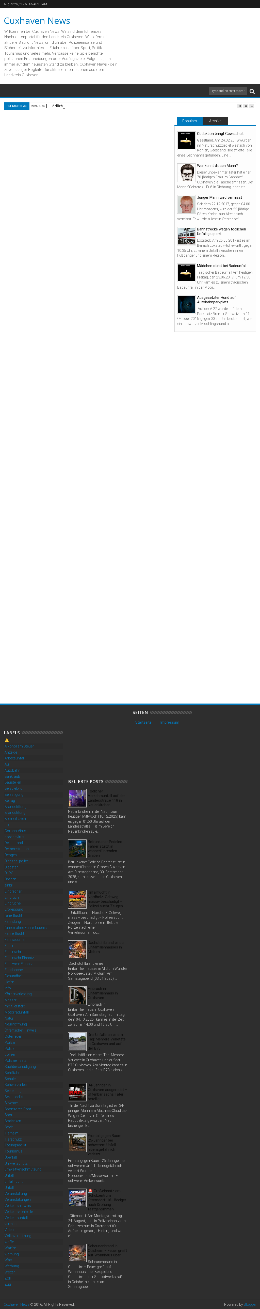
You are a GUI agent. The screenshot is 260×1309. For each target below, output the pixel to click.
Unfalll (9, 1188)
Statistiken (13, 1121)
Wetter (10, 1272)
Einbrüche (13, 903)
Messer (11, 1000)
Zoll (8, 1278)
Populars (189, 121)
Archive (215, 121)
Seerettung (13, 1091)
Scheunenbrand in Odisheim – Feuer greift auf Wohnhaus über (107, 1250)
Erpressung (14, 909)
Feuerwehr (13, 952)
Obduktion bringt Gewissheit (220, 133)
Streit (9, 1127)
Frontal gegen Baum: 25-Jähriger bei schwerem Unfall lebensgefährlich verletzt (105, 1144)
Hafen (9, 982)
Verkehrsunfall (16, 1218)
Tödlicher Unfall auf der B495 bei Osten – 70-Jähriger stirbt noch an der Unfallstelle (125, 675)
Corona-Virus (15, 831)
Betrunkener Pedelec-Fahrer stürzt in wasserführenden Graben (106, 848)
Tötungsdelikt (15, 1145)
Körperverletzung (18, 994)
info (8, 988)
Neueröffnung (16, 1024)
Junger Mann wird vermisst (219, 197)
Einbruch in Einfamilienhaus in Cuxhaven (103, 993)
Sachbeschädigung (20, 1067)
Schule (10, 1079)
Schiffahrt (13, 1073)
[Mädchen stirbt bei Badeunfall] (186, 272)
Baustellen (13, 782)
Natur (9, 1018)
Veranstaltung (16, 1194)
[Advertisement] (106, 741)
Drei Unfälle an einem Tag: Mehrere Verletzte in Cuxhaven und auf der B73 (107, 1041)
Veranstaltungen (18, 1199)
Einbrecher (13, 891)
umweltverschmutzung (23, 1169)
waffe (9, 1242)
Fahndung (13, 922)
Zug (8, 1284)
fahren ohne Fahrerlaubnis (26, 928)
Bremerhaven (15, 819)
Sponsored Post (18, 1109)
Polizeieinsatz (15, 1060)
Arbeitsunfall (15, 758)
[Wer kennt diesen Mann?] (186, 172)
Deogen (11, 855)
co (7, 825)
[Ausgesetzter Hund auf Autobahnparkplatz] (186, 304)
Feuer (9, 946)
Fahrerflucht (14, 933)
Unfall (9, 1175)
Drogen (10, 879)
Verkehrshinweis (18, 1206)
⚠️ (7, 740)
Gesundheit (14, 976)
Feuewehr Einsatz (18, 964)
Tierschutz (13, 1139)
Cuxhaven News (37, 20)
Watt (8, 1260)
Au (7, 764)
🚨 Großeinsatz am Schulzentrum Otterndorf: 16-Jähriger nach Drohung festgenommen (42, 677)
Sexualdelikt (14, 1097)
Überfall (11, 1157)
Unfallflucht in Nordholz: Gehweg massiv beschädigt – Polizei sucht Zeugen (105, 899)
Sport (9, 1115)
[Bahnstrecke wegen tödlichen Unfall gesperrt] (186, 236)
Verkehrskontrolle (19, 1212)
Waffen (10, 1248)
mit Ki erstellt (15, 1006)
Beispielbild (13, 788)
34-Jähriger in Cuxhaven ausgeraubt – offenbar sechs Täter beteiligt (107, 1092)
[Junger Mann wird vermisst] (186, 204)
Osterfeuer (13, 1036)
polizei (10, 1054)
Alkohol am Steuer (19, 746)
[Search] (252, 91)
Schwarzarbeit (16, 1085)
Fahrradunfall (15, 940)
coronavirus (14, 837)
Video (9, 1230)
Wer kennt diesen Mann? (217, 165)
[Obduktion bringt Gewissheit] (186, 140)
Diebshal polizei (17, 861)
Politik (9, 1049)
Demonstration (17, 849)
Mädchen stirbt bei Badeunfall (221, 265)
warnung (12, 1254)
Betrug (10, 801)
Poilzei (10, 1042)
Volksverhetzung (18, 1236)
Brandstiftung (15, 807)
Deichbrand (14, 843)
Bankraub (12, 776)
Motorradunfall (17, 1012)
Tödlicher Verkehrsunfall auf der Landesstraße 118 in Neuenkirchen (106, 798)
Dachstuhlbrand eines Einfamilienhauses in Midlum (106, 947)
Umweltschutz (16, 1163)
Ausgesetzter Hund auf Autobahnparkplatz (216, 299)
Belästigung (14, 794)
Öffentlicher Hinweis (21, 1030)
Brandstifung (15, 813)
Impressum (169, 722)
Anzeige (11, 752)
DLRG (9, 873)
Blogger (250, 1304)
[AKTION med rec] (45, 536)
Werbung (12, 1266)
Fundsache (14, 970)
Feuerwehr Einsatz (19, 958)
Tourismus (13, 1151)
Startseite (143, 722)
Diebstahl (12, 867)
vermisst (12, 1224)
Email (151, 149)
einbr (8, 885)
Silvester (11, 1103)
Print (134, 149)
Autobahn (12, 770)
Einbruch (12, 897)
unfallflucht (14, 1181)
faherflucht (13, 915)
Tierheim (12, 1133)
